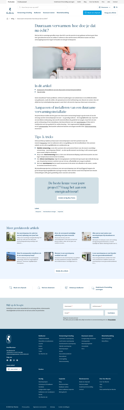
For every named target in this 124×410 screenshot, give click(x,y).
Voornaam (68, 306)
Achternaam (97, 306)
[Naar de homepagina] (10, 10)
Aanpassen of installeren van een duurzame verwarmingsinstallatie (59, 90)
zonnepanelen (43, 126)
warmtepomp (81, 122)
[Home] (7, 19)
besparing (43, 143)
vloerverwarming (90, 126)
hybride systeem (85, 124)
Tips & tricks (41, 92)
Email (67, 313)
